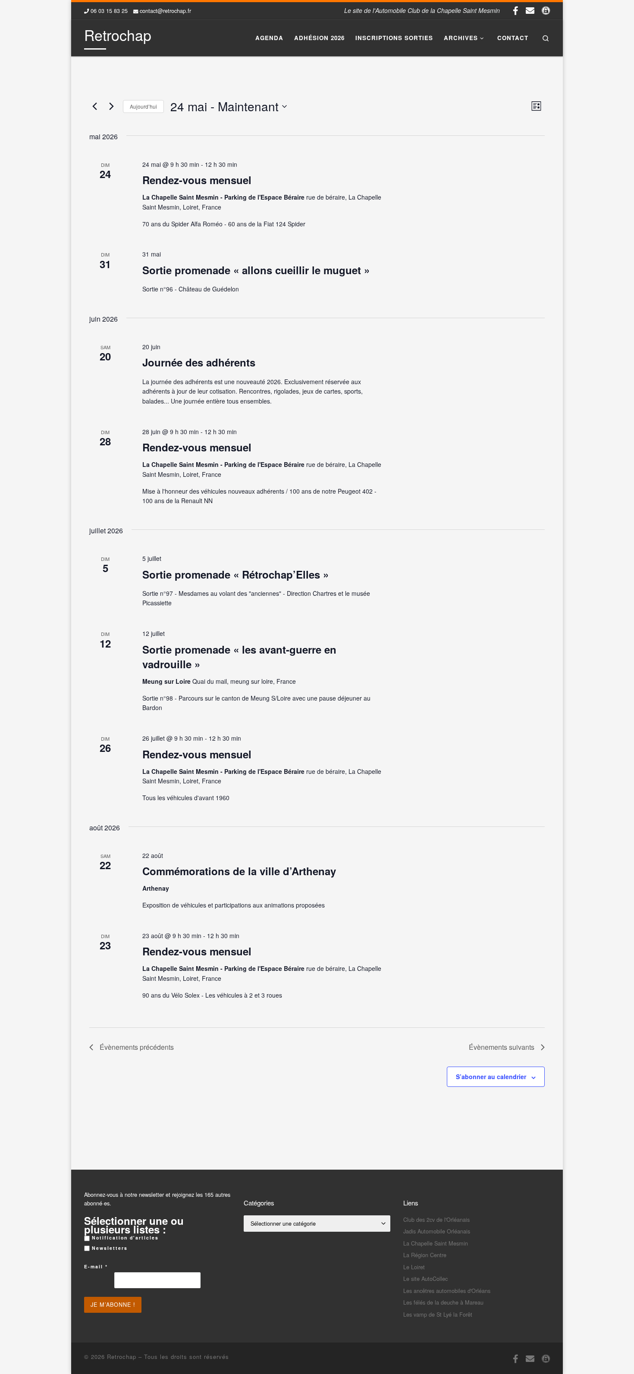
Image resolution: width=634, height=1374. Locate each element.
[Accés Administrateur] (546, 10)
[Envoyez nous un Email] (530, 10)
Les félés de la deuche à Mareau (443, 1302)
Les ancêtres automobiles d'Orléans (446, 1290)
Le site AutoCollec (425, 1278)
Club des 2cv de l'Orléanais (436, 1219)
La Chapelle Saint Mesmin (435, 1243)
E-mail (96, 1266)
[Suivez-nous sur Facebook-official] (515, 10)
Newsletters (109, 1248)
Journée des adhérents (198, 362)
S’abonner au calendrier (491, 1076)
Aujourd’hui (143, 106)
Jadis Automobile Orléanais (436, 1231)
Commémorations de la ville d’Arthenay (239, 871)
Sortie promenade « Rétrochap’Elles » (235, 574)
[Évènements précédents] (94, 106)
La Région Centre (424, 1255)
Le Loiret (414, 1267)
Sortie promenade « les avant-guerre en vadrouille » (239, 656)
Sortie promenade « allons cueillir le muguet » (256, 270)
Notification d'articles (124, 1237)
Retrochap (121, 1356)
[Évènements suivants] (111, 106)
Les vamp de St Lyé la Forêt (437, 1314)
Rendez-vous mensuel (196, 179)
